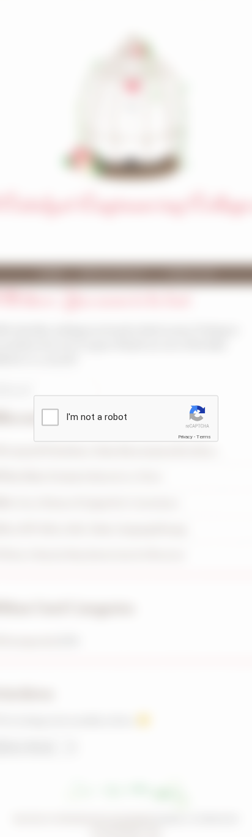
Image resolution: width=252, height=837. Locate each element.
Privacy (185, 437)
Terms (203, 437)
